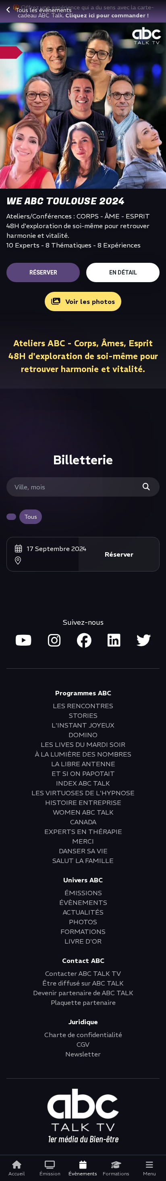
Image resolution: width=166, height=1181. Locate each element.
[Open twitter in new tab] (143, 641)
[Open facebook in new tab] (84, 641)
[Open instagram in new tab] (54, 641)
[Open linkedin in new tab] (114, 641)
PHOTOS (83, 922)
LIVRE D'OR (83, 941)
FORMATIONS (83, 931)
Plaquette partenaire (83, 1002)
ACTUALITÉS (83, 912)
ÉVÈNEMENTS (83, 902)
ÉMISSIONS (83, 893)
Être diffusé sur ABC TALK (83, 983)
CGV (83, 1044)
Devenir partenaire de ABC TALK (83, 993)
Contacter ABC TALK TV (83, 973)
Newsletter (83, 1054)
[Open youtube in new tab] (23, 641)
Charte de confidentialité (83, 1035)
